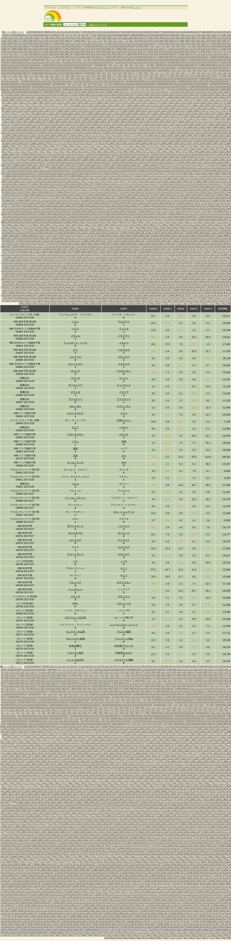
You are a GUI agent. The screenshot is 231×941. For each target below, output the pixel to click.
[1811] (44, 154)
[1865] (165, 157)
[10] (52, 32)
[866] (45, 84)
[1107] (63, 100)
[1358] (85, 119)
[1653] (165, 140)
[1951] (35, 165)
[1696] (215, 143)
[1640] (80, 140)
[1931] (135, 162)
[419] (8, 56)
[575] (134, 65)
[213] (81, 43)
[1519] (213, 130)
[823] (50, 81)
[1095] (215, 97)
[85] (121, 35)
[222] (129, 43)
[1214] (67, 108)
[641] (19, 70)
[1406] (167, 121)
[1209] (35, 108)
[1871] (204, 157)
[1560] (20, 135)
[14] (68, 32)
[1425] (61, 124)
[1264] (163, 111)
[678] (212, 70)
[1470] (124, 127)
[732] (34, 75)
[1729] (200, 146)
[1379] (221, 119)
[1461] (65, 127)
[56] (6, 35)
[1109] (76, 100)
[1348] (20, 119)
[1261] (143, 111)
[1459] (52, 127)
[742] (87, 75)
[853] (207, 81)
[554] (24, 65)
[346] (87, 51)
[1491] (31, 130)
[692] (55, 73)
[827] (71, 81)
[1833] (187, 154)
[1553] (204, 132)
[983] (197, 89)
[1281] (44, 113)
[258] (87, 46)
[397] (123, 54)
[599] (29, 67)
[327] (218, 48)
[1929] (122, 162)
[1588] (202, 135)
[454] (191, 56)
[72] (69, 35)
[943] (218, 86)
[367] (197, 51)
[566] (87, 65)
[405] (165, 54)
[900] (223, 84)
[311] (134, 48)
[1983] (13, 168)
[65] (42, 35)
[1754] (132, 149)
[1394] (89, 121)
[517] (61, 62)
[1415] (226, 121)
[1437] (139, 124)
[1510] (154, 130)
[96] (165, 35)
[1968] (145, 165)
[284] (223, 46)
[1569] (78, 135)
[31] (136, 32)
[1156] (150, 103)
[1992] (72, 168)
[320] (181, 48)
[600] (34, 67)
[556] (34, 65)
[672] (181, 70)
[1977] (204, 165)
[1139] (39, 103)
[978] (170, 89)
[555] (29, 65)
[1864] (158, 157)
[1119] (139, 100)
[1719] (135, 146)
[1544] (145, 132)
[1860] (132, 157)
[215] (92, 43)
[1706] (50, 146)
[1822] (115, 154)
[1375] (195, 119)
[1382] (11, 121)
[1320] (67, 116)
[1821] (109, 154)
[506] (3, 62)
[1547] (165, 132)
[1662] (223, 140)
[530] (129, 62)
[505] (228, 59)
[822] (45, 81)
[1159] (169, 103)
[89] (137, 35)
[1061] (223, 94)
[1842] (15, 157)
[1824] (128, 154)
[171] (92, 40)
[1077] (98, 97)
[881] (123, 84)
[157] (19, 40)
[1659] (204, 140)
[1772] (20, 151)
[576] (139, 65)
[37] (160, 32)
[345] (81, 51)
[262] (108, 46)
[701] (102, 73)
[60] (22, 35)
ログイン (103, 7)
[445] (144, 56)
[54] (227, 32)
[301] (81, 48)
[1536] (93, 132)
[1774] (33, 151)
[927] (134, 86)
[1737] (22, 149)
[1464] (85, 127)
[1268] (189, 111)
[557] (40, 65)
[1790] (137, 151)
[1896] (137, 159)
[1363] (117, 119)
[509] (19, 62)
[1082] (130, 97)
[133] (123, 37)
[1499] (83, 130)
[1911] (5, 162)
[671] (176, 70)
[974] (149, 89)
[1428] (80, 124)
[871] (71, 84)
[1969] (152, 165)
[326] (212, 48)
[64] (38, 35)
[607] (71, 67)
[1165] (208, 103)
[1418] (15, 124)
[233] (186, 43)
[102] (191, 35)
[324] (202, 48)
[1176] (50, 105)
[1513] (174, 130)
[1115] (113, 100)
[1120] (145, 100)
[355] (134, 51)
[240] (223, 43)
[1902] (176, 159)
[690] (45, 73)
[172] (97, 40)
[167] (71, 40)
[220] (118, 43)
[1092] (195, 97)
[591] (218, 65)
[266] (129, 46)
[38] (163, 32)
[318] (170, 48)
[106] (212, 35)
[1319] (61, 116)
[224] (139, 43)
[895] (197, 84)
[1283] (57, 113)
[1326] (106, 116)
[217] (102, 43)
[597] (19, 67)
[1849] (61, 157)
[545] (207, 62)
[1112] (94, 100)
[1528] (41, 132)
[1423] (48, 124)
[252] (55, 46)
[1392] (76, 121)
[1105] (50, 100)
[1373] (182, 119)
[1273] (221, 111)
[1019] (180, 92)
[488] (139, 59)
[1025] (219, 92)
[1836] (206, 154)
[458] (212, 56)
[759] (176, 75)
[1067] (33, 97)
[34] (148, 32)
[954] (45, 89)
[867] (50, 84)
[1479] (182, 127)
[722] (212, 73)
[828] (76, 81)
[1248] (59, 111)
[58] (14, 35)
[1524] (15, 132)
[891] (176, 84)
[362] (170, 51)
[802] (170, 78)
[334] (24, 51)
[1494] (50, 130)
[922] (108, 86)
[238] (212, 43)
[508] (13, 62)
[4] (35, 32)
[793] (123, 78)
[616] (118, 67)
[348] (97, 51)
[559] (50, 65)
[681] (228, 70)
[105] (207, 35)
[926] (129, 86)
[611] (92, 67)
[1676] (85, 143)
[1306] (206, 113)
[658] (108, 70)
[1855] (100, 157)
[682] (3, 73)
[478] (87, 59)
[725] (228, 73)
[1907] (208, 159)
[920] (97, 86)
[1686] (150, 143)
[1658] (197, 140)
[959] (71, 89)
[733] (40, 75)
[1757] (152, 149)
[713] (165, 73)
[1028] (9, 94)
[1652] (158, 140)
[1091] (189, 97)
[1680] (111, 143)
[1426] (67, 124)
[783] (71, 78)
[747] (113, 75)
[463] (8, 59)
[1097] (228, 97)
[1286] (76, 113)
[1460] (59, 127)
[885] (144, 84)
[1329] (126, 116)
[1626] (219, 138)
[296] (55, 48)
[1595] (18, 138)
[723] (218, 73)
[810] (212, 78)
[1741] (48, 149)
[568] (97, 65)
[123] (71, 37)
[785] (81, 78)
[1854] (93, 157)
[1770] (7, 151)
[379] (29, 54)
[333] (19, 51)
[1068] (39, 97)
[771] (8, 78)
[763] (197, 75)
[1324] (93, 116)
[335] (29, 51)
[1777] (52, 151)
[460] (223, 56)
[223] (134, 43)
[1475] (156, 127)
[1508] (141, 130)
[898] (212, 84)
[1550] (184, 132)
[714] (170, 73)
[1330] (132, 116)
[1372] (176, 119)
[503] (218, 59)
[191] (197, 40)
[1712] (89, 146)
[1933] (148, 162)
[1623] (200, 138)
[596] (13, 67)
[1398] (115, 121)
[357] (144, 51)
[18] (84, 32)
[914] (66, 86)
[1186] (115, 105)
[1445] (191, 124)
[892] (181, 84)
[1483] (208, 127)
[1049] (145, 94)
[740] (76, 75)
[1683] (130, 143)
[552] (13, 65)
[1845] (35, 157)
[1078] (104, 97)
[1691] (182, 143)
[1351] (39, 119)
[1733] (226, 146)
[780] (55, 78)
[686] (24, 73)
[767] (218, 75)
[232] (181, 43)
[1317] (48, 116)
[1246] (46, 111)
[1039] (80, 94)
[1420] (28, 124)
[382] (45, 54)
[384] (55, 54)
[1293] (122, 113)
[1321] (74, 116)
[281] (207, 46)
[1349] (26, 119)
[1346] (7, 119)
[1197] (187, 105)
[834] (108, 81)
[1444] (184, 124)
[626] (170, 67)
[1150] (111, 103)
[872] (76, 84)
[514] (45, 62)
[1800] (202, 151)
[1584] (176, 135)
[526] (108, 62)
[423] (29, 56)
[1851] (74, 157)
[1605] (83, 138)
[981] (186, 89)
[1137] (26, 103)
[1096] (221, 97)
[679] (218, 70)
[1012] (135, 92)
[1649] (139, 140)
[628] (181, 67)
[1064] (13, 97)
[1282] (50, 113)
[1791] (143, 151)
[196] (223, 40)
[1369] (156, 119)
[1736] (15, 149)
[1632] (28, 140)
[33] (144, 32)
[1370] (163, 119)
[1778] (59, 151)
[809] (207, 78)
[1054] (178, 94)
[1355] (65, 119)
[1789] (130, 151)
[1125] (178, 100)
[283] (218, 46)
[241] (228, 43)
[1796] (176, 151)
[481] (102, 59)
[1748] (93, 149)
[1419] (22, 124)
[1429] (87, 124)
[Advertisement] (125, 15)
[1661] (216, 140)
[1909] (221, 159)
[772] (13, 78)
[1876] (7, 159)
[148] (202, 37)
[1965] (126, 165)
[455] (197, 56)
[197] (228, 40)
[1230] (171, 108)
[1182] (89, 105)
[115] (29, 37)
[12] (60, 32)
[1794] (163, 151)
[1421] (35, 124)
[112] (13, 37)
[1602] (63, 138)
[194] (212, 40)
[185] (165, 40)
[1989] (52, 168)
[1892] (111, 159)
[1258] (124, 111)
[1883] (52, 159)
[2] (30, 32)
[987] (218, 89)
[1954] (54, 165)
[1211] (48, 108)
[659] (113, 70)
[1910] (228, 159)
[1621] (187, 138)
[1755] (139, 149)
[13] (64, 32)
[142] (170, 37)
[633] (207, 67)
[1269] (195, 111)
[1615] (148, 138)
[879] (113, 84)
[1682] (124, 143)
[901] (228, 84)
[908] (34, 86)
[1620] (180, 138)
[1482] (202, 127)
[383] (50, 54)
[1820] (102, 154)
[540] (181, 62)
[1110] (82, 100)
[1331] (139, 116)
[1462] (72, 127)
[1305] (200, 113)
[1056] (191, 94)
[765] (207, 75)
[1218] (93, 108)
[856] (223, 81)
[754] (149, 75)
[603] (50, 67)
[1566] (59, 135)
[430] (66, 56)
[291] (29, 48)
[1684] (137, 143)
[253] (61, 46)
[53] (223, 32)
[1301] (174, 113)
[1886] (72, 159)
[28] (124, 32)
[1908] (215, 159)
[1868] (184, 157)
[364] (181, 51)
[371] (218, 51)
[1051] (158, 94)
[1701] (18, 146)
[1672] (59, 143)
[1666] (20, 143)
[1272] (215, 111)
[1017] (167, 92)
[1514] (180, 130)
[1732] (219, 146)
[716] (181, 73)
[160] (34, 40)
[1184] (102, 105)
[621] (144, 67)
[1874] (223, 157)
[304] (97, 48)
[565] (81, 65)
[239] (218, 43)
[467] (29, 59)
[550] (3, 65)
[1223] (126, 108)
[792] (118, 78)
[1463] (78, 127)
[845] (165, 81)
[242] (3, 46)
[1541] (126, 132)
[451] (176, 56)
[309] (123, 48)
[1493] (44, 130)
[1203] (226, 105)
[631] (197, 67)
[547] (218, 62)
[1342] (210, 116)
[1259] (130, 111)
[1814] (63, 154)
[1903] (182, 159)
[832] (97, 81)
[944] (223, 86)
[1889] (91, 159)
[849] (186, 81)
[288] (13, 48)
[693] (61, 73)
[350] (108, 51)
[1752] (119, 149)
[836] (118, 81)
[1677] (91, 143)
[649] (61, 70)
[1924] (89, 162)
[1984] (20, 168)
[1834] (193, 154)
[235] (197, 43)
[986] (212, 89)
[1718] (128, 146)
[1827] (148, 154)
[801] (165, 78)
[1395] (96, 121)
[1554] (210, 132)
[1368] (150, 119)
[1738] (28, 149)
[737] (61, 75)
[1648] (132, 140)
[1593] (5, 138)
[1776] (46, 151)
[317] (165, 48)
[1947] (9, 165)
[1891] (104, 159)
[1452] (7, 127)
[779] (50, 78)
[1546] (158, 132)
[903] (8, 86)
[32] (140, 32)
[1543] (139, 132)
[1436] (132, 124)
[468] (34, 59)
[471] (50, 59)
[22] (100, 32)
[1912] (11, 162)
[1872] (210, 157)
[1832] (180, 154)
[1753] (126, 149)
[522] (87, 62)
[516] (55, 62)
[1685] (143, 143)
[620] (139, 67)
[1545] (152, 132)
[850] (191, 81)
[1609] (109, 138)
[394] (108, 54)
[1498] (76, 130)
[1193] (161, 105)
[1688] (163, 143)
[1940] (193, 162)
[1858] (119, 157)
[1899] (156, 159)
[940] (202, 86)
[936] (181, 86)
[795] (134, 78)
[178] (129, 40)
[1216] (80, 108)
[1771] (13, 151)
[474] (66, 59)
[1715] (109, 146)
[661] (123, 70)
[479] (92, 59)
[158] (24, 40)
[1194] (167, 105)
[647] (50, 70)
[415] (218, 54)
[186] (170, 40)
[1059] (210, 94)
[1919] (57, 162)
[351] (113, 51)
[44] (187, 32)
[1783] (91, 151)
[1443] (178, 124)
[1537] (100, 132)
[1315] (35, 116)
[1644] (106, 140)
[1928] (115, 162)
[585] (186, 65)
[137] (144, 37)
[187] (176, 40)
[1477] (169, 127)
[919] (92, 86)
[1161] (182, 103)
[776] (34, 78)
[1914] (24, 162)
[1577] (130, 135)
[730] (24, 75)
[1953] (48, 165)
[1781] (78, 151)
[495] (176, 59)
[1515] (187, 130)
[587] (197, 65)
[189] (186, 40)
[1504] (115, 130)
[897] (207, 84)
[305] (102, 48)
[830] (87, 81)
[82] (109, 35)
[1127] (191, 100)
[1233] (191, 108)
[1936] (167, 162)
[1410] (193, 121)
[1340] (197, 116)
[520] (76, 62)
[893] (186, 84)
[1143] (65, 103)
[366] (191, 51)
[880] (118, 84)
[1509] (148, 130)
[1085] (150, 97)
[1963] (113, 165)
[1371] (169, 119)
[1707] (57, 146)
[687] (29, 73)
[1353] (52, 119)
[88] (133, 35)
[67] (50, 35)
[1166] (215, 103)
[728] (13, 75)
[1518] (206, 130)
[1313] (22, 116)
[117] (40, 37)
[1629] (9, 140)
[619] (134, 67)
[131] (113, 37)
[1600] (50, 138)
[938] (191, 86)
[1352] (46, 119)
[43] (183, 32)
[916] (76, 86)
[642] (24, 70)
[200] (13, 43)
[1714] (102, 146)
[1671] (52, 143)
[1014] (148, 92)
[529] (123, 62)
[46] (195, 32)
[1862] (145, 157)
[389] (81, 54)
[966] (108, 89)
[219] (113, 43)
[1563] (39, 135)
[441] (123, 56)
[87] (129, 35)
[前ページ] (7, 32)
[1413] (213, 121)
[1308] (219, 113)
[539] (176, 62)
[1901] (169, 159)
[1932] (141, 162)
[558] (45, 65)
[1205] (9, 108)
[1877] (13, 159)
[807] (197, 78)
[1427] (74, 124)
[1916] (37, 162)
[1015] (154, 92)
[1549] (178, 132)
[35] (152, 32)
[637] (228, 67)
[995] (30, 92)
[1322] (80, 116)
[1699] (5, 146)
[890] (170, 84)
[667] (155, 70)
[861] (19, 84)
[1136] (20, 103)
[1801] (208, 151)
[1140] (46, 103)
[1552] (197, 132)
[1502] (102, 130)
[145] (186, 37)
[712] (160, 73)
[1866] (171, 157)
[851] (197, 81)
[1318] (54, 116)
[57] (10, 35)
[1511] (161, 130)
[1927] (109, 162)
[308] (118, 48)
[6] (41, 32)
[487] (134, 59)
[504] (223, 59)
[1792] (150, 151)
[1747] (87, 149)
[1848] (54, 157)
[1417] (9, 124)
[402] (149, 54)
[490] (149, 59)
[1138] (33, 103)
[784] (76, 78)
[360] (160, 51)
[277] (186, 46)
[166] (66, 40)
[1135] (13, 103)
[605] (61, 67)
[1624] (206, 138)
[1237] (216, 108)
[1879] (26, 159)
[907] (29, 86)
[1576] (124, 135)
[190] (191, 40)
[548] (223, 62)
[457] (207, 56)
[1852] (80, 157)
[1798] (189, 151)
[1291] (109, 113)
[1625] (213, 138)
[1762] (184, 149)
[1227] (152, 108)
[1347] (13, 119)
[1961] (100, 165)
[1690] (176, 143)
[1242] (20, 111)
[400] (139, 54)
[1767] (216, 149)
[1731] (213, 146)
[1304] (193, 113)
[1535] (87, 132)
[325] (207, 48)
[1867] (178, 157)
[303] (92, 48)
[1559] (13, 135)
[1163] (195, 103)
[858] (3, 84)
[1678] (98, 143)
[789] (102, 78)
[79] (97, 35)
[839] (134, 81)
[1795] (169, 151)
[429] (61, 56)
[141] (165, 37)
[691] (50, 73)
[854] (212, 81)
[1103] (37, 100)
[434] (87, 56)
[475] (71, 59)
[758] (170, 75)
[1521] (226, 130)
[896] (202, 84)
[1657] (191, 140)
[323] (197, 48)
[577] (144, 65)
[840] (139, 81)
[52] (219, 32)
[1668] (33, 143)
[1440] (158, 124)
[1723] (161, 146)
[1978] (210, 165)
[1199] (200, 105)
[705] (123, 73)
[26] (116, 32)
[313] (144, 48)
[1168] (228, 103)
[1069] (46, 97)
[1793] (156, 151)
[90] (141, 35)
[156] (13, 40)
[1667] (26, 143)
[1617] (161, 138)
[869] (61, 84)
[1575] (117, 135)
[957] (61, 89)
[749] (123, 75)
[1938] (180, 162)
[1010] (122, 92)
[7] (43, 32)
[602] (45, 67)
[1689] (169, 143)
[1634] (41, 140)
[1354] (59, 119)
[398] (129, 54)
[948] (13, 89)
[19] (88, 32)
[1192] (154, 105)
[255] (71, 46)
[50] (211, 32)
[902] (3, 86)
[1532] (67, 132)
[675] (197, 70)
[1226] (145, 108)
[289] (19, 48)
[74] (77, 35)
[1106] (56, 100)
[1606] (89, 138)
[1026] (226, 92)
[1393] (83, 121)
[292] (34, 48)
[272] (160, 46)
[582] (170, 65)
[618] (129, 67)
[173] (102, 40)
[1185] (109, 105)
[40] (171, 32)
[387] (71, 54)
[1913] (18, 162)
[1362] (111, 119)
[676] (202, 70)
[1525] (22, 132)
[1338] (184, 116)
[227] (155, 43)
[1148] (98, 103)
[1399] (122, 121)
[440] (118, 56)
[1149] (104, 103)
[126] (87, 37)
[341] (61, 51)
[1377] (208, 119)
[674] (191, 70)
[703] (113, 73)
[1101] (24, 100)
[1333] (152, 116)
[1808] (24, 154)
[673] (186, 70)
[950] (24, 89)
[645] (40, 70)
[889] (165, 84)
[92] (149, 35)
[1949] (22, 165)
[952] (34, 89)
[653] (81, 70)
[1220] (106, 108)
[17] (80, 32)
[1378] (215, 119)
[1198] (193, 105)
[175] (113, 40)
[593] (228, 65)
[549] (228, 62)
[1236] (210, 108)
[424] (34, 56)
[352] (118, 51)
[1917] (44, 162)
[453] (186, 56)
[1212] (54, 108)
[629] (186, 67)
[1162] (189, 103)
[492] (160, 59)
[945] (228, 86)
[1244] (33, 111)
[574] (129, 65)
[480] (97, 59)
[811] (218, 78)
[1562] (33, 135)
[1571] (91, 135)
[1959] (87, 165)
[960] (76, 89)
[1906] (202, 159)
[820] (34, 81)
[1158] (163, 103)
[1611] (122, 138)
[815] (8, 81)
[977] (165, 89)
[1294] (128, 113)
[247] (29, 46)
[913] (61, 86)
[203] (29, 43)
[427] (50, 56)
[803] (176, 78)
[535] (155, 62)
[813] (228, 78)
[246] (24, 46)
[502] (212, 59)
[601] (40, 67)
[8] (46, 32)
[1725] (174, 146)
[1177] (57, 105)
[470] (45, 59)
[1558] (7, 135)
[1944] (219, 162)
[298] (66, 48)
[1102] (30, 100)
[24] (108, 32)
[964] (97, 89)
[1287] (83, 113)
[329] (228, 48)
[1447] (204, 124)
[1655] (178, 140)
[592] (223, 65)
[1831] (174, 154)
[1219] (100, 108)
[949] (19, 89)
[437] (102, 56)
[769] (228, 75)
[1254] (98, 111)
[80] (101, 35)
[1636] (54, 140)
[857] (228, 81)
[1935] (161, 162)
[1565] (52, 135)
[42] (179, 32)
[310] (129, 48)
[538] (170, 62)
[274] (170, 46)
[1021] (193, 92)
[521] (81, 62)
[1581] (156, 135)
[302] (87, 48)
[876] (97, 84)
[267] (134, 46)
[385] (61, 54)
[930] (149, 86)
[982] (191, 89)
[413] (207, 54)
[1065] (20, 97)
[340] (55, 51)
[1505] (122, 130)
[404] (160, 54)
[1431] (100, 124)
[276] (181, 46)
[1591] (221, 135)
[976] (160, 89)
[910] (45, 86)
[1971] (165, 165)
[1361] (104, 119)
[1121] (152, 100)
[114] (24, 37)
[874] (87, 84)
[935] (176, 86)
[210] (66, 43)
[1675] (78, 143)
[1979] (216, 165)
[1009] (115, 92)
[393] (102, 54)
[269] (144, 46)
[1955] (61, 165)
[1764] (197, 149)
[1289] (96, 113)
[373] (228, 51)
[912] (55, 86)
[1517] (200, 130)
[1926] (102, 162)
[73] (73, 35)
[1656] (184, 140)
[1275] (5, 113)
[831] (92, 81)
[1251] (78, 111)
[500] (202, 59)
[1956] (67, 165)
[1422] (41, 124)
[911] (50, 86)
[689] (40, 73)
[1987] (39, 168)
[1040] (87, 94)
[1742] (54, 149)
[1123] (165, 100)
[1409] (187, 121)
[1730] (206, 146)
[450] (170, 56)
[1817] (83, 154)
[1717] (122, 146)
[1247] (52, 111)
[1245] (39, 111)
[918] (87, 86)
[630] (191, 67)
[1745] (74, 149)
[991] (9, 92)
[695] (71, 73)
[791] (113, 78)
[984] (202, 89)
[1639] (74, 140)
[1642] (93, 140)
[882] (129, 84)
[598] (24, 67)
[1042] (100, 94)
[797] (144, 78)
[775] (29, 78)
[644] (34, 70)
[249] (40, 46)
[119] (50, 37)
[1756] (145, 149)
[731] (29, 75)
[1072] (65, 97)
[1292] (115, 113)
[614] (108, 67)
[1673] (65, 143)
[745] (102, 75)
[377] (19, 54)
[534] (149, 62)
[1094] (208, 97)
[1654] (171, 140)
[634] (212, 67)
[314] (149, 48)
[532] (139, 62)
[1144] (72, 103)
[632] (202, 67)
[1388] (50, 121)
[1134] (7, 103)
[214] (87, 43)
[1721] (148, 146)
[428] (55, 56)
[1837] (213, 154)
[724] (223, 73)
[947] (8, 89)
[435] (92, 56)
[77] (89, 35)
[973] (144, 89)
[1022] (200, 92)
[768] (223, 75)
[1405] (161, 121)
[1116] (120, 100)
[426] (45, 56)
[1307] (213, 113)
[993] (19, 92)
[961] (81, 89)
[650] (66, 70)
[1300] (167, 113)
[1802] (215, 151)
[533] (144, 62)
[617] (123, 67)
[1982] (7, 168)
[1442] (171, 124)
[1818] (89, 154)
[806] (191, 78)
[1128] (197, 100)
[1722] (154, 146)
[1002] (70, 92)
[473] (61, 59)
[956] (55, 89)
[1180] (76, 105)
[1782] (85, 151)
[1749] (100, 149)
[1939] (187, 162)
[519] (71, 62)
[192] (202, 40)
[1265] (169, 111)
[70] (62, 35)
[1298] (154, 113)
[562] (66, 65)
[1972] (171, 165)
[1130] (210, 100)
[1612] (128, 138)
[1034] (48, 94)
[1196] (180, 105)
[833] (102, 81)
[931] (155, 86)
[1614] (141, 138)
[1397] (109, 121)
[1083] (137, 97)
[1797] (182, 151)
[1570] (85, 135)
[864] (34, 84)
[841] (144, 81)
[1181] (83, 105)
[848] (181, 81)
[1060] (216, 94)
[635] (218, 67)
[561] (61, 65)
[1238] (223, 108)
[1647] (126, 140)
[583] (176, 65)
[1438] (145, 124)
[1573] (104, 135)
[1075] (85, 97)
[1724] (167, 146)
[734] (45, 75)
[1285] (70, 113)
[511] (29, 62)
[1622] (193, 138)
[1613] (135, 138)
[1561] (26, 135)
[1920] (63, 162)
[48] (203, 32)
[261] (102, 46)
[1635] (48, 140)
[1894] (124, 159)
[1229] (165, 108)
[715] (176, 73)
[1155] (143, 103)
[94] (157, 35)
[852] (202, 81)
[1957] (74, 165)
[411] (197, 54)
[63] (34, 35)
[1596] (24, 138)
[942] (212, 86)
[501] (207, 59)
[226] (149, 43)
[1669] (39, 143)
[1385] (31, 121)
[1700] (11, 146)
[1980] (223, 165)
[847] (176, 81)
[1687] (156, 143)
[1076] (91, 97)
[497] (186, 59)
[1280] (37, 113)
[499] (197, 59)
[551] (8, 65)
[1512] (167, 130)
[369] (207, 51)
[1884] (59, 159)
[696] (76, 73)
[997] (40, 92)
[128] (97, 37)
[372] (223, 51)
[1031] (28, 94)
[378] (24, 54)
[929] (144, 86)
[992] (14, 92)
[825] (61, 81)
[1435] (126, 124)
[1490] (24, 130)
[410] (191, 54)
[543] (197, 62)
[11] (56, 32)
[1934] (154, 162)
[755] (155, 75)
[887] (155, 84)
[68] (54, 35)
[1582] (163, 135)
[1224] (132, 108)
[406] (170, 54)
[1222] (119, 108)
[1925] (96, 162)
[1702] (24, 146)
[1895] (130, 159)
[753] (144, 75)
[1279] (31, 113)
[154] (3, 40)
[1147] (91, 103)
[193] (207, 40)
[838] (129, 81)
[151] (218, 37)
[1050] (152, 94)
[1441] (165, 124)
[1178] (63, 105)
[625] (165, 67)
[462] (3, 59)
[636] (223, 67)
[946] (3, 89)
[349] (102, 51)
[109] (228, 35)
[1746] (80, 149)
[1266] (176, 111)
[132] (118, 37)
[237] (207, 43)
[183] (155, 40)
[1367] (143, 119)
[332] (13, 51)
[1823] (122, 154)
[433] (81, 56)
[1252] (85, 111)
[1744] (67, 149)
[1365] (130, 119)
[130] (108, 37)
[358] (149, 51)
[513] (40, 62)
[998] (45, 92)
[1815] (70, 154)
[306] (108, 48)
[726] (3, 75)
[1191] (148, 105)
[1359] (91, 119)
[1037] (67, 94)
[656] (97, 70)
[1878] (20, 159)
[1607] (96, 138)
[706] (129, 73)
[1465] (91, 127)
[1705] (44, 146)
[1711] (83, 146)
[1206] (15, 108)
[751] (134, 75)
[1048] (139, 94)
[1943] (213, 162)
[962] (87, 89)
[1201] (213, 105)
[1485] (221, 127)
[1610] (115, 138)
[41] (175, 32)
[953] (40, 89)
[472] (55, 59)
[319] (176, 48)
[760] (181, 75)
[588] (202, 65)
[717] (186, 73)
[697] (81, 73)
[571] (113, 65)
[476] (76, 59)
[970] (129, 89)
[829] (81, 81)
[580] (160, 65)
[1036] (61, 94)
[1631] (22, 140)
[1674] (72, 143)
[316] (160, 48)
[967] (113, 89)
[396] (118, 54)
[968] (118, 89)
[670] (170, 70)
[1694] (202, 143)
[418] (3, 56)
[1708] (63, 146)
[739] (71, 75)
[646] (45, 70)
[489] (144, 59)
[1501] (96, 130)
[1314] (28, 116)
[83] (113, 35)
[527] (113, 62)
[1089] (176, 97)
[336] (34, 51)
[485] (123, 59)
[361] (165, 51)
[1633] (35, 140)
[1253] (91, 111)
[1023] (206, 92)
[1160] (176, 103)
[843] (155, 81)
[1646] (119, 140)
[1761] (178, 149)
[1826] (141, 154)
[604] (55, 67)
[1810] (37, 154)
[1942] (206, 162)
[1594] (11, 138)
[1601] (57, 138)
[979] (176, 89)
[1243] (26, 111)
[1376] (202, 119)
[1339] (191, 116)
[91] (145, 35)
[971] (134, 89)
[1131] (216, 100)
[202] (24, 43)
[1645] (113, 140)
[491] (155, 59)
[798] (149, 78)
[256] (76, 46)
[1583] (169, 135)
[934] (170, 86)
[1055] (184, 94)
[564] (76, 65)
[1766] (210, 149)
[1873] (216, 157)
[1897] (143, 159)
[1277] (18, 113)
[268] (139, 46)
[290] (24, 48)
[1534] (80, 132)
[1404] (154, 121)
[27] (120, 32)
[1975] (191, 165)
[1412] (206, 121)
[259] (92, 46)
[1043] (106, 94)
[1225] (139, 108)
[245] (19, 46)
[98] (173, 35)
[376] (13, 54)
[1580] (150, 135)
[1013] (141, 92)
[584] (181, 65)
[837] (123, 81)
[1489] (18, 130)
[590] (212, 65)
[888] (160, 84)
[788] (97, 78)
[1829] (161, 154)
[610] (87, 67)
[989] (228, 89)
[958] (66, 89)
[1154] (137, 103)
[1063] (7, 97)
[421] (19, 56)
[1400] (128, 121)
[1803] (221, 151)
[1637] (61, 140)
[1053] (171, 94)
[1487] (5, 130)
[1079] (111, 97)
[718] (191, 73)
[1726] (180, 146)
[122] (66, 37)
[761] (186, 75)
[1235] (204, 108)
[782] (66, 78)
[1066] (26, 97)
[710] (149, 73)
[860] (13, 84)
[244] (13, 46)
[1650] (145, 140)
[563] (71, 65)
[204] (34, 43)
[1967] (139, 165)
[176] (118, 40)
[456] (202, 56)
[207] (50, 43)
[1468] (111, 127)
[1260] (137, 111)
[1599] (44, 138)
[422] (24, 56)
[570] (108, 65)
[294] (45, 48)
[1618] (167, 138)
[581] (165, 65)
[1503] (109, 130)
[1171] (18, 105)
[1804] (228, 151)
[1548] (171, 132)
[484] (118, 59)
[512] (34, 62)
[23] (104, 32)
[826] (66, 81)
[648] (55, 70)
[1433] (113, 124)
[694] (66, 73)
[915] (71, 86)
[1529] (48, 132)
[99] (177, 35)
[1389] (57, 121)
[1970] (158, 165)
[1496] (63, 130)
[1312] (15, 116)
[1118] (132, 100)
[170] (87, 40)
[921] (102, 86)
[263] (113, 46)
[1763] (191, 149)
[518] (66, 62)
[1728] (193, 146)
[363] (176, 51)
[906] (24, 86)
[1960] (93, 165)
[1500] (89, 130)
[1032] (35, 94)
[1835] (200, 154)
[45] (191, 32)
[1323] (87, 116)
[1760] (171, 149)
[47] (199, 32)
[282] (212, 46)
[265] (123, 46)
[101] (186, 35)
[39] (167, 32)
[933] (165, 86)
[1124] (171, 100)
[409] (186, 54)
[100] (181, 35)
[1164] (202, 103)
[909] (40, 86)
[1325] (100, 116)
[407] (176, 54)
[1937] (174, 162)
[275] (176, 46)
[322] (191, 48)
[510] (24, 62)
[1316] (41, 116)
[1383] (18, 121)
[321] (186, 48)
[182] (149, 40)
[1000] (57, 92)
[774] (24, 78)
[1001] (63, 92)
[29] (128, 32)
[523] (92, 62)
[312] (139, 48)
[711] (155, 73)
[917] (81, 86)
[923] (113, 86)
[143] (176, 37)
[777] (40, 78)
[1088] (169, 97)
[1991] (65, 168)
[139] (155, 37)
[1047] (132, 94)
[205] (40, 43)
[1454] (20, 127)
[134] (129, 37)
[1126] (184, 100)
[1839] (226, 154)
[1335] (165, 116)
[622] (149, 67)
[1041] (93, 94)
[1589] (208, 135)
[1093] (202, 97)
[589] (207, 65)
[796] (139, 78)
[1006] (96, 92)
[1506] (128, 130)
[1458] (46, 127)
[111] (8, 37)
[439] (113, 56)
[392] (97, 54)
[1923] (83, 162)
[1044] (113, 94)
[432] (76, 56)
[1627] (226, 138)
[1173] (31, 105)
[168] (76, 40)
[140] (160, 37)
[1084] (143, 97)
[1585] (182, 135)
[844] (160, 81)
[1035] (54, 94)
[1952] (41, 165)
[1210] (41, 108)
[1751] (113, 149)
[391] (92, 54)
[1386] (37, 121)
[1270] (202, 111)
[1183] (96, 105)
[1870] (197, 157)
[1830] (167, 154)
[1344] (223, 116)
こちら (137, 7)
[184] (160, 40)
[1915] (31, 162)
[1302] (180, 113)
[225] (144, 43)
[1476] (163, 127)
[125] (81, 37)
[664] (139, 70)
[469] (40, 59)
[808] (202, 78)
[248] (34, 46)
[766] (212, 75)
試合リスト (94, 24)
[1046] (126, 94)
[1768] (223, 149)
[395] (113, 54)
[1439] (152, 124)
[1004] (83, 92)
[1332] (145, 116)
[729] (19, 75)
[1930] (128, 162)
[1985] (26, 168)
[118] (45, 37)
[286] (3, 48)
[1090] (182, 97)
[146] (191, 37)
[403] (155, 54)
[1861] (139, 157)
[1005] (89, 92)
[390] (87, 54)
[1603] (70, 138)
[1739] (35, 149)
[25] (112, 32)
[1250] (72, 111)
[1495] (57, 130)
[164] (55, 40)
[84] (117, 35)
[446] (149, 56)
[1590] (215, 135)
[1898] (150, 159)
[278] (191, 46)
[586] (191, 65)
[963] (92, 89)
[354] (129, 51)
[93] (153, 35)
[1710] (76, 146)
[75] (81, 35)
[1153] (130, 103)
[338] (45, 51)
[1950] (28, 165)
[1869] (191, 157)
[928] (139, 86)
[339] (50, 51)
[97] (169, 35)
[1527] (35, 132)
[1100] (17, 100)
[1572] (98, 135)
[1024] (213, 92)
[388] (76, 54)
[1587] (195, 135)
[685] (19, 73)
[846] (170, 81)
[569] (102, 65)
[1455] (26, 127)
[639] (8, 70)
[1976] (197, 165)
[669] (165, 70)
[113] (19, 37)
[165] (61, 40)
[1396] (102, 121)
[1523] (9, 132)
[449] (165, 56)
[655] (92, 70)
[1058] (204, 94)
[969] (123, 89)
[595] (8, 67)
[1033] (41, 94)
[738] (66, 75)
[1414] (219, 121)
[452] (181, 56)
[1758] (158, 149)
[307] (113, 48)
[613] (102, 67)
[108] (223, 35)
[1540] (119, 132)
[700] (97, 73)
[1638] (67, 140)
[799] (155, 78)
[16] (76, 32)
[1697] (221, 143)
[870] (66, 84)
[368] (202, 51)
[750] (129, 75)
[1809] (31, 154)
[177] (123, 40)
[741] (81, 75)
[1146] (85, 103)
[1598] (37, 138)
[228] (160, 43)
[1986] (33, 168)
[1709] (70, 146)
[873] (81, 84)
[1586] (189, 135)
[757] (165, 75)
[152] (223, 37)
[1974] (184, 165)
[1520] (219, 130)
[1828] (154, 154)
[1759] (165, 149)
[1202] (219, 105)
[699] (92, 73)
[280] (202, 46)
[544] (202, 62)
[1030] (22, 94)
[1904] (189, 159)
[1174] (37, 105)
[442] (129, 56)
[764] (202, 75)
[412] (202, 54)
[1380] (228, 119)
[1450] (223, 124)
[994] (24, 92)
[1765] (204, 149)
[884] (139, 84)
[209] (61, 43)
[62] (30, 35)
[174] (108, 40)
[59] (18, 35)
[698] (87, 73)
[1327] (113, 116)
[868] (55, 84)
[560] (55, 65)
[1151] (117, 103)
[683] (8, 73)
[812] (223, 78)
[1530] (54, 132)
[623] (155, 67)
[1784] (98, 151)
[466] (24, 59)
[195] (218, 40)
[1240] (7, 111)
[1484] (215, 127)
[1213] (61, 108)
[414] (212, 54)
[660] (118, 70)
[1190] (141, 105)
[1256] (111, 111)
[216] (97, 43)
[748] (118, 75)
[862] (24, 84)
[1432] (106, 124)
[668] (160, 70)
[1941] (200, 162)
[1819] (96, 154)
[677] (207, 70)
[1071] (59, 97)
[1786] (111, 151)
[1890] (98, 159)
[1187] (122, 105)
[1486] (228, 127)
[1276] (11, 113)
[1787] (117, 151)
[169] (81, 40)
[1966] (132, 165)
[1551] (191, 132)
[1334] (158, 116)
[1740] (41, 149)
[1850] (67, 157)
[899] (218, 84)
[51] (215, 32)
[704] (118, 73)
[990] (3, 92)
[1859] (126, 157)
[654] (87, 70)
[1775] (39, 151)
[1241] (13, 111)
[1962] (106, 165)
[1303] (187, 113)
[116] (34, 37)
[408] (181, 54)
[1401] (135, 121)
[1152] (124, 103)
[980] (181, 89)
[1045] (119, 94)
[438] (108, 56)
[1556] (223, 132)
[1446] (197, 124)
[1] (27, 32)
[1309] (226, 113)
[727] (8, 75)
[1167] (221, 103)
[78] (93, 35)
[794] (129, 78)
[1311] (9, 116)
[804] (181, 78)
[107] (218, 35)
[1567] (65, 135)
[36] (156, 32)
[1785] (104, 151)
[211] (71, 43)
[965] (102, 89)
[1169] (5, 105)
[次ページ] (18, 32)
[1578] (137, 135)
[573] (123, 65)
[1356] (72, 119)
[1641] (87, 140)
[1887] (78, 159)
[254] (66, 46)
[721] (207, 73)
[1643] (100, 140)
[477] (81, 59)
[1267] (182, 111)
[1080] (117, 97)
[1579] (143, 135)
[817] (19, 81)
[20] (92, 32)
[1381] (5, 121)
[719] (197, 73)
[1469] (117, 127)
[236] (202, 43)
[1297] (148, 113)
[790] (108, 78)
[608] (76, 67)
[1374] (189, 119)
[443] (134, 56)
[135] (134, 37)
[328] (223, 48)
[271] (155, 46)
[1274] (228, 111)
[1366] (137, 119)
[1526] (28, 132)
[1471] (130, 127)
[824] (55, 81)
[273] (165, 46)
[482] (108, 59)
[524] (97, 62)
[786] (87, 78)
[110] (3, 37)
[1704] (37, 146)
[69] (58, 35)
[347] (92, 51)
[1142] (59, 103)
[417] (228, 54)
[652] (76, 70)
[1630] (15, 140)
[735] (50, 75)
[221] (123, 43)
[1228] (158, 108)
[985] (207, 89)
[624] (160, 67)
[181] (144, 40)
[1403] (148, 121)
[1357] (78, 119)
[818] (24, 81)
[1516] (193, 130)
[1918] (50, 162)
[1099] (11, 100)
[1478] (176, 127)
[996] (35, 92)
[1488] (11, 130)
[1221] (113, 108)
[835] (113, 81)
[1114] (107, 100)
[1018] (174, 92)
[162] (45, 40)
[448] (160, 56)
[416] (223, 54)
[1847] (48, 157)
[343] (71, 51)
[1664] (7, 143)
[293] (40, 48)
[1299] (161, 113)
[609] (81, 67)
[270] (149, 46)
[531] (134, 62)
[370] (212, 51)
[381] (40, 54)
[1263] (156, 111)
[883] (134, 84)
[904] (13, 86)
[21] (96, 32)
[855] (218, 81)
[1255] (104, 111)
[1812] (50, 154)
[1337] (178, 116)
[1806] (11, 154)
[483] (113, 59)
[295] (50, 48)
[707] (134, 73)
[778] (45, 78)
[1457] (39, 127)
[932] (160, 86)
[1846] (41, 157)
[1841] (9, 157)
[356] (139, 51)
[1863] (152, 157)
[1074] (78, 97)
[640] (13, 70)
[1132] (223, 100)
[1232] (184, 108)
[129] (102, 37)
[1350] (33, 119)
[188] (181, 40)
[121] (61, 37)
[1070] (52, 97)
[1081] (124, 97)
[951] (29, 89)
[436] (97, 56)
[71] (65, 35)
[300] (76, 48)
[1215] (74, 108)
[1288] (89, 113)
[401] (144, 54)
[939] (197, 86)
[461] (228, 56)
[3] (32, 32)
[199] (8, 43)
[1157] (156, 103)
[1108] (69, 100)
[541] (186, 62)
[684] (13, 73)
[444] (139, 56)
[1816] (76, 154)
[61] (26, 35)
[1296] (141, 113)
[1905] (195, 159)
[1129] (204, 100)
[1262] (150, 111)
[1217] (87, 108)
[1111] (88, 100)
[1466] (98, 127)
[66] (46, 35)
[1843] (22, 157)
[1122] (158, 100)
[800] (160, 78)
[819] (29, 81)
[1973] (178, 165)
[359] (155, 51)
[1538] (106, 132)
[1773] (26, 151)
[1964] (119, 165)
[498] (191, 59)
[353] (123, 51)
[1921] (70, 162)
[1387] (44, 121)
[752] (139, 75)
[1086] (156, 97)
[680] (223, 70)
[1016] (161, 92)
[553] (19, 65)
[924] (118, 86)
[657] (102, 70)
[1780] (72, 151)
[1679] (104, 143)
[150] (212, 37)
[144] (181, 37)
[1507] (135, 130)
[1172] (24, 105)
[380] (34, 54)
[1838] (219, 154)
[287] (8, 48)
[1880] (33, 159)
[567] (92, 65)
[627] (176, 67)
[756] (160, 75)
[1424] (54, 124)
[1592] (228, 135)
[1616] (154, 138)
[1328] (119, 116)
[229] (165, 43)
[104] (202, 35)
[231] (176, 43)
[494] (170, 59)
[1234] (197, 108)
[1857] (113, 157)
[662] (129, 70)
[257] (81, 46)
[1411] (200, 121)
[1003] (76, 92)
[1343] (216, 116)
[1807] (18, 154)
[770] (3, 78)
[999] (51, 92)
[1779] (65, 151)
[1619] (174, 138)
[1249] (65, 111)
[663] (134, 70)
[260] (97, 46)
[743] (92, 75)
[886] (149, 84)
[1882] (46, 159)
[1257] (117, 111)
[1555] (216, 132)
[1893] (117, 159)
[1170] (11, 105)
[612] (97, 67)
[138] (149, 37)
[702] (108, 73)
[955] (50, 89)
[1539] (113, 132)
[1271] (208, 111)
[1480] (189, 127)
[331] (8, 51)
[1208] (28, 108)
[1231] (178, 108)
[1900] (163, 159)
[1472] (137, 127)
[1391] (70, 121)
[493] (165, 59)
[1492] (37, 130)
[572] (118, 65)
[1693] (195, 143)
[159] (29, 40)
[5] (38, 32)
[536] (160, 62)
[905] (19, 86)
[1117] (126, 100)
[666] (149, 70)
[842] (149, 81)
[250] (45, 46)
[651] (71, 70)
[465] (19, 59)
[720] (202, 73)
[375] (8, 54)
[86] (125, 35)
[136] (139, 37)
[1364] (124, 119)
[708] (139, 73)
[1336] (171, 116)
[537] (165, 62)
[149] (207, 37)
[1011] (128, 92)
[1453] (13, 127)
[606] (66, 67)
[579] (155, 65)
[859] (8, 84)
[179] (134, 40)
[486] (129, 59)
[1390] (63, 121)
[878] (108, 84)
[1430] (93, 124)
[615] (113, 67)
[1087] (163, 97)
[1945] (226, 162)
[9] (49, 32)
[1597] (31, 138)
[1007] (102, 92)
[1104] (43, 100)
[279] (197, 46)
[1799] (195, 151)
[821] (40, 81)
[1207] (22, 108)
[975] (155, 89)
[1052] (165, 94)
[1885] (65, 159)
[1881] (39, 159)
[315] (155, 48)
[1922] (76, 162)
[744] (97, 75)
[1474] (150, 127)
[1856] (106, 157)
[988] (223, 89)
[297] (61, 48)
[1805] (5, 154)
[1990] (59, 168)
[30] (132, 32)
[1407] (174, 121)
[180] (139, 40)
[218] (108, 43)
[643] (29, 70)
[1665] (13, 143)
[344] (76, 51)
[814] (3, 81)
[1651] (152, 140)
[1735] (9, 149)
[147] (197, 37)
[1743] (61, 149)
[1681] (117, 143)
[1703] (31, 146)
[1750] (106, 149)
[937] (186, 86)
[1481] (195, 127)
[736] (55, 75)
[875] (92, 84)
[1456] (33, 127)
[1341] (204, 116)
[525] (102, 62)
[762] (191, 75)
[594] (3, 67)
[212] (76, 43)
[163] (50, 40)
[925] (123, 86)
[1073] (72, 97)
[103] (197, 35)
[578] (149, 65)
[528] (118, 62)
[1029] (15, 94)
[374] (3, 54)
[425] (40, 56)
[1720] (141, 146)
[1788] (124, 151)
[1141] (52, 103)
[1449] (216, 124)
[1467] (104, 127)
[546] (212, 62)
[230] (170, 43)
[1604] (76, 138)
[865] (40, 84)
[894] (191, 84)
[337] (40, 51)
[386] (66, 54)
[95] (161, 35)
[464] (13, 59)
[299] (71, 48)
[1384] (24, 121)
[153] (228, 37)
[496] (181, 59)
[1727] (187, 146)
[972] (139, 89)
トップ (104, 24)
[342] (66, 51)
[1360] (98, 119)
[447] (155, 56)
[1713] (96, 146)
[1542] (132, 132)
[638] (3, 70)
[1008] (109, 92)
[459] (218, 56)
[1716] (115, 146)
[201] (19, 43)
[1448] (210, 124)
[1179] (70, 105)
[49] (207, 32)
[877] (102, 84)
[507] (8, 62)
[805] (186, 78)
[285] (228, 46)
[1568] (72, 135)
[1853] (87, 157)
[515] (50, 62)
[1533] (74, 132)
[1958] (80, 165)
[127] (92, 37)
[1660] (210, 140)
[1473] (143, 127)
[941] (207, 86)
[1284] (63, 113)
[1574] (111, 135)
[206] (45, 43)
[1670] (46, 143)
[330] (3, 51)
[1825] (135, 154)
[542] (191, 62)
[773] (19, 78)
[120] (55, 37)
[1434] (119, 124)
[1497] (70, 130)
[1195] (174, 105)
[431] (71, 56)
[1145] (78, 103)
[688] (34, 73)
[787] (92, 78)
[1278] (24, 113)
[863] (29, 84)
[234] (191, 43)
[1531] (61, 132)
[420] (13, 56)
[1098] (4, 100)
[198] (3, 43)
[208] (55, 43)
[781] (61, 78)
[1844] (28, 157)
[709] (144, 73)
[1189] (135, 105)
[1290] (102, 113)
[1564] (46, 135)
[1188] (128, 105)
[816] (13, 81)
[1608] (102, 138)
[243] (8, 46)
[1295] (135, 113)
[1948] (15, 165)
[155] (8, 40)
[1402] (141, 121)
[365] (186, 51)
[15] (72, 32)
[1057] (197, 94)
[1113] (101, 100)
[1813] (57, 154)
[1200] (206, 105)
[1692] (189, 143)
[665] (144, 70)
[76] (85, 35)
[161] (40, 40)
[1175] (44, 105)
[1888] (85, 159)
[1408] (180, 121)
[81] (105, 35)
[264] (118, 46)
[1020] (187, 92)
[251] (50, 46)
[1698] (228, 143)
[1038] (74, 94)
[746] (108, 75)
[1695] (208, 143)
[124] (76, 37)
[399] (134, 54)
